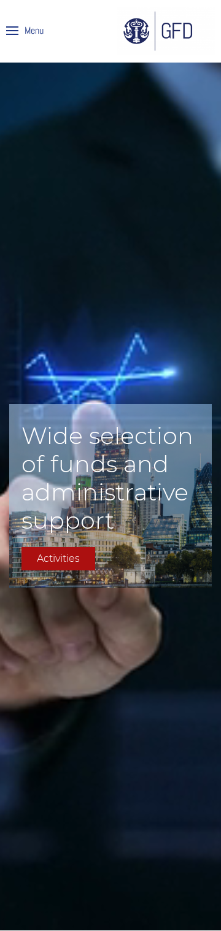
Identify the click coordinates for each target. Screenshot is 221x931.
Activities (58, 558)
